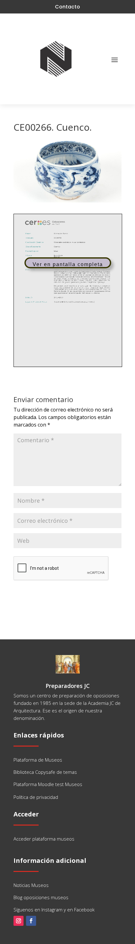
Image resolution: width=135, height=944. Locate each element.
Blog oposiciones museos (41, 897)
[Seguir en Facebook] (31, 921)
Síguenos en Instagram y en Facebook (54, 909)
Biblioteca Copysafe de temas (45, 772)
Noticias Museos (31, 885)
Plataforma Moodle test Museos (48, 784)
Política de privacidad (36, 797)
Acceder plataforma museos (44, 839)
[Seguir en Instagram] (19, 921)
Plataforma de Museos (38, 760)
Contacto (67, 6)
